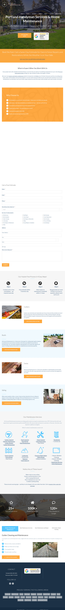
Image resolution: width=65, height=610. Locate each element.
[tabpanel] (32, 547)
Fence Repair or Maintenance (8, 222)
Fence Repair (9, 457)
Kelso (58, 594)
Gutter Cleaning (9, 440)
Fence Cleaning (9, 455)
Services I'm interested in (7, 212)
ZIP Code (4, 246)
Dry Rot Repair (46, 222)
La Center (39, 594)
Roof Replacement (25, 443)
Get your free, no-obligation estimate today (32, 59)
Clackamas (59, 597)
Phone (4, 201)
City (3, 237)
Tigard (46, 597)
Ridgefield (33, 594)
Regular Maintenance (9, 441)
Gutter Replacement (47, 217)
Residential (57, 440)
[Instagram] (13, 583)
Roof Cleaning (46, 215)
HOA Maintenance (57, 464)
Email (3, 195)
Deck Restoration (41, 441)
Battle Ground (15, 594)
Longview (53, 594)
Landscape (25, 455)
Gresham (11, 597)
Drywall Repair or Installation (29, 222)
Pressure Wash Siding (41, 455)
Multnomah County (42, 600)
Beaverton (28, 597)
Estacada (34, 600)
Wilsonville (20, 600)
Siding (25, 220)
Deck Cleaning (41, 440)
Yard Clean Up (25, 460)
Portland (11, 573)
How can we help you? (7, 249)
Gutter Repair (26, 217)
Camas (21, 594)
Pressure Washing (47, 220)
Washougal (27, 594)
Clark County (28, 600)
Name (3, 189)
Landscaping (5, 220)
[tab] (10, 528)
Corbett (22, 597)
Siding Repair (41, 457)
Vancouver (11, 575)
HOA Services (5, 215)
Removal (25, 459)
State (3, 242)
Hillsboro (35, 597)
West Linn (40, 597)
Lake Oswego (52, 597)
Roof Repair (26, 215)
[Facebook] (10, 583)
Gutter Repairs (9, 443)
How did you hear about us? (8, 206)
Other (4, 224)
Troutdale (17, 597)
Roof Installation (6, 217)
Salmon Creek (46, 594)
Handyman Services (56, 462)
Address (4, 227)
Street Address (5, 232)
